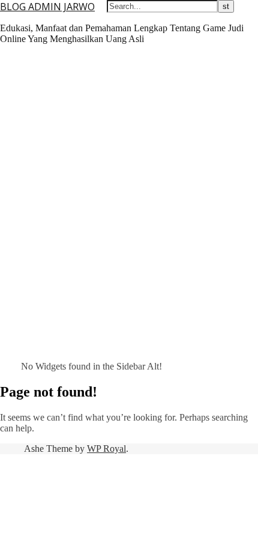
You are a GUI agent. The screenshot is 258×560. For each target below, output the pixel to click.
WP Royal (106, 448)
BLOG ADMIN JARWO (47, 6)
